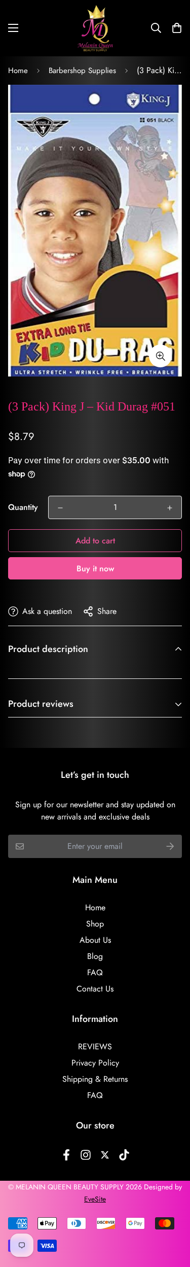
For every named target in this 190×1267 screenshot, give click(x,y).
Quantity (23, 507)
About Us (95, 940)
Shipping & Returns (95, 1079)
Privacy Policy (95, 1063)
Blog (95, 956)
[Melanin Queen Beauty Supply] (95, 28)
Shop (95, 924)
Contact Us (95, 989)
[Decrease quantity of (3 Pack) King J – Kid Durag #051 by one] (60, 508)
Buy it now (95, 568)
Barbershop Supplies (82, 70)
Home (18, 70)
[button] (173, 28)
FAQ (95, 972)
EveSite (95, 1199)
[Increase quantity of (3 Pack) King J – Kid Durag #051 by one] (169, 508)
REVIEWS (95, 1046)
